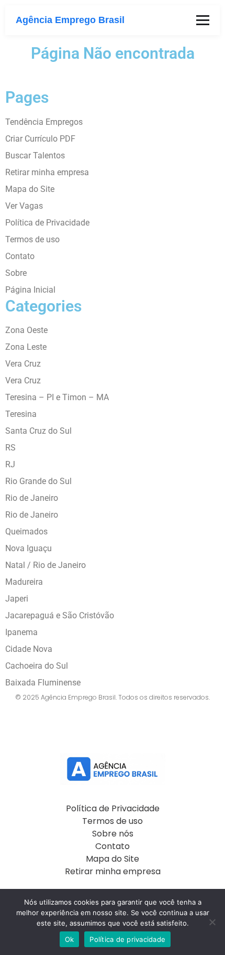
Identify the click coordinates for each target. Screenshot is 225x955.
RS (10, 448)
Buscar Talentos (35, 155)
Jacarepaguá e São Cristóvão (59, 615)
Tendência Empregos (44, 122)
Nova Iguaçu (28, 548)
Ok (69, 939)
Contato (20, 256)
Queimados (26, 531)
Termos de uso (32, 239)
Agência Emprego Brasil (70, 20)
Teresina (21, 414)
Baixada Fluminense (43, 683)
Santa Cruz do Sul (38, 431)
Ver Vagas (24, 206)
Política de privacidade (127, 939)
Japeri (16, 599)
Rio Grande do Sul (38, 481)
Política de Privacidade (47, 223)
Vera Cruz (23, 364)
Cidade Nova (28, 649)
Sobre (16, 273)
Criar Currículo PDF (40, 139)
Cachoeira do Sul (36, 666)
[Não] (212, 922)
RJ (10, 464)
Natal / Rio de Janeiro (45, 565)
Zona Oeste (26, 330)
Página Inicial (30, 290)
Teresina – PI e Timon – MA (57, 397)
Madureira (24, 582)
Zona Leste (26, 347)
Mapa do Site (29, 189)
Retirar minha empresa (47, 172)
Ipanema (21, 632)
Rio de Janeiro (31, 498)
